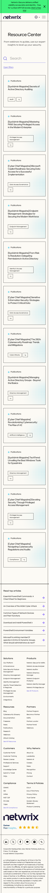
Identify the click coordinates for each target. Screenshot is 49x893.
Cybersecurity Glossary (11, 714)
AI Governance (8, 666)
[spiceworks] (41, 842)
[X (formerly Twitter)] (13, 842)
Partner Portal (32, 725)
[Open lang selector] (37, 17)
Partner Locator (32, 721)
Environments (8, 696)
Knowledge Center (10, 769)
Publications (8, 728)
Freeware (6, 721)
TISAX (5, 804)
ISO (4, 791)
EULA (29, 788)
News (5, 725)
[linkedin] (6, 842)
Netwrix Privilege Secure (35, 687)
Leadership (31, 756)
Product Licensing (33, 807)
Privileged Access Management (9, 692)
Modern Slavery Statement (32, 802)
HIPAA (5, 794)
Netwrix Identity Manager (36, 684)
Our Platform (8, 663)
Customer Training (10, 756)
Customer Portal (9, 753)
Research (6, 731)
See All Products (32, 691)
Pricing (29, 773)
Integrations (7, 700)
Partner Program (33, 711)
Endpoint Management (11, 678)
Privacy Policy (32, 794)
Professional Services (11, 763)
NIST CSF (6, 798)
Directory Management (11, 675)
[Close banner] (44, 6)
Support (6, 766)
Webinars (6, 735)
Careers (29, 763)
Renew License (8, 759)
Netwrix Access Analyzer (35, 666)
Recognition (31, 769)
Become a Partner (33, 714)
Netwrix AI (30, 759)
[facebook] (20, 842)
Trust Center (31, 798)
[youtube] (27, 842)
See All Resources (9, 741)
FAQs (5, 776)
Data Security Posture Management (11, 670)
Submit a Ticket (9, 773)
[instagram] (34, 842)
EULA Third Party (33, 791)
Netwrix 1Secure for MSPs (36, 663)
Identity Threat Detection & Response (12, 686)
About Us (30, 753)
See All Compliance (10, 808)
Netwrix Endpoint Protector (33, 680)
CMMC (6, 788)
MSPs (29, 718)
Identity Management (11, 682)
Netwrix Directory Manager (33, 674)
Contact (30, 776)
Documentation (9, 718)
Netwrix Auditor (32, 669)
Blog (5, 711)
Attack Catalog (8, 738)
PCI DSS (6, 801)
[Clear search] (43, 58)
